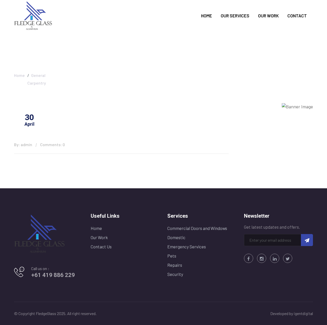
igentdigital (303, 313)
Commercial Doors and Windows (197, 228)
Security (175, 274)
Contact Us (101, 246)
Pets (171, 255)
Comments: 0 (52, 144)
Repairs (174, 265)
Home (206, 15)
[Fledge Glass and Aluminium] (33, 15)
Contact (297, 15)
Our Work (268, 15)
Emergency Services (186, 246)
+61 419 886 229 (53, 275)
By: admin (23, 144)
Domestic (176, 237)
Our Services (235, 15)
